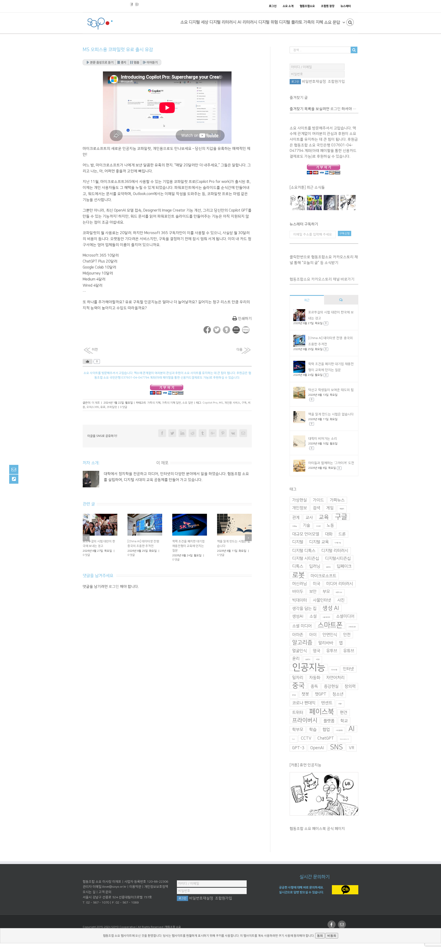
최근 (307, 300)
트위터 (297, 712)
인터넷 (348, 669)
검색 (316, 508)
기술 (306, 525)
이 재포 (96, 402)
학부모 (297, 729)
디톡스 (297, 566)
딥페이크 (344, 566)
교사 (309, 517)
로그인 (114, 582)
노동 (330, 525)
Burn (293, 739)
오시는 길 (89, 892)
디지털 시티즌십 (305, 558)
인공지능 (308, 667)
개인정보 (299, 508)
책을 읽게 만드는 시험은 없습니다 (331, 414)
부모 (326, 591)
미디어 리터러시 (339, 584)
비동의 (331, 935)
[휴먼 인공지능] (297, 202)
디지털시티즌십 (338, 558)
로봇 (298, 575)
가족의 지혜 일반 (171, 402)
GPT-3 (298, 748)
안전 (347, 635)
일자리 (297, 677)
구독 (244, 402)
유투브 (331, 651)
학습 (313, 729)
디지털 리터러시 (334, 550)
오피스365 (93, 407)
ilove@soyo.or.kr (114, 887)
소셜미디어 (345, 616)
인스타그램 (334, 670)
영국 (316, 651)
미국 (316, 584)
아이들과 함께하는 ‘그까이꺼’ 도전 (331, 463)
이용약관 (135, 887)
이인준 (317, 659)
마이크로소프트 (323, 576)
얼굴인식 (299, 651)
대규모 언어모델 (305, 534)
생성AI (297, 616)
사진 (341, 600)
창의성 (294, 695)
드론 (342, 534)
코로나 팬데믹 (303, 703)
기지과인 (318, 526)
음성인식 (307, 659)
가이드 (318, 500)
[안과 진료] (348, 202)
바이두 (297, 591)
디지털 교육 (319, 542)
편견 (343, 712)
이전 (95, 349)
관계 (296, 517)
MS (221, 402)
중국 (298, 685)
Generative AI (344, 739)
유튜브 (348, 651)
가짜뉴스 (337, 500)
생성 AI (330, 608)
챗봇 (305, 694)
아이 (313, 635)
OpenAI (317, 748)
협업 (326, 729)
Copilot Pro (210, 402)
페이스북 (321, 711)
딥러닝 (314, 566)
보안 (313, 591)
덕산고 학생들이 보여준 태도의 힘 (331, 390)
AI (351, 728)
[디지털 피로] (331, 202)
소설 (313, 616)
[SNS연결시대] (314, 202)
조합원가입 (336, 81)
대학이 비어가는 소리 (96, 541)
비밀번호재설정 (314, 81)
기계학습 (294, 526)
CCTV (306, 738)
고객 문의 (105, 892)
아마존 (297, 635)
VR (351, 748)
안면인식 (329, 635)
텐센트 (326, 703)
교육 (324, 517)
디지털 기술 (338, 543)
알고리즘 (302, 643)
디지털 (297, 542)
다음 (240, 349)
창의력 (350, 686)
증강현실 (331, 686)
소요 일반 (187, 402)
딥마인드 (328, 567)
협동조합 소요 (173, 927)
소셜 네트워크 (326, 617)
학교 (344, 721)
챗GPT (320, 694)
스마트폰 (330, 625)
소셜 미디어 (302, 626)
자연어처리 (335, 677)
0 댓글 (123, 407)
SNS (336, 747)
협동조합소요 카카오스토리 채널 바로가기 (322, 279)
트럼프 (340, 704)
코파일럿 (112, 407)
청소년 (337, 694)
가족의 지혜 (154, 402)
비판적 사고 (339, 592)
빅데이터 (299, 600)
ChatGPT (325, 738)
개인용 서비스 (232, 402)
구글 (341, 516)
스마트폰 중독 (352, 627)
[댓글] (341, 300)
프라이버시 (304, 720)
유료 (102, 407)
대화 (328, 534)
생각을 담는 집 (304, 608)
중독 (314, 686)
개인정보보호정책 (156, 887)
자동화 (314, 677)
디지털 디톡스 (303, 550)
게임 (330, 508)
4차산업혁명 (339, 730)
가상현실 (299, 500)
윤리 (296, 658)
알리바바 (325, 643)
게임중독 (341, 509)
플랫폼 (328, 721)
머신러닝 (299, 584)
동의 (320, 935)
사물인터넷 (322, 600)
